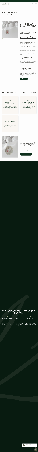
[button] (36, 4)
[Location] (34, 3)
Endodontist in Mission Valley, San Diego (27, 142)
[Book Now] (32, 3)
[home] (5, 3)
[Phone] (30, 3)
